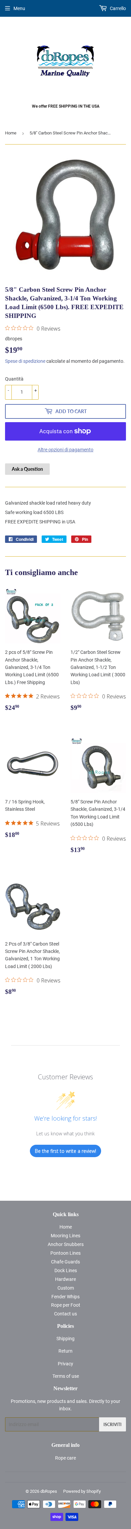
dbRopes (48, 1491)
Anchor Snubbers (66, 1244)
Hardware (65, 1279)
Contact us (65, 1313)
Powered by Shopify (82, 1491)
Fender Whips (65, 1296)
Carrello (117, 8)
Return (65, 1351)
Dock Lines (65, 1270)
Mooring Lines (65, 1235)
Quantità (14, 379)
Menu (19, 8)
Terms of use (65, 1376)
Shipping (65, 1338)
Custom (65, 1288)
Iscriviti (112, 1424)
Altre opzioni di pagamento (65, 449)
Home (10, 132)
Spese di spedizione (25, 361)
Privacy (65, 1363)
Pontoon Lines (65, 1253)
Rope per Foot (65, 1305)
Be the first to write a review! (65, 1151)
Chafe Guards (65, 1261)
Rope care (65, 1458)
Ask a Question (27, 469)
